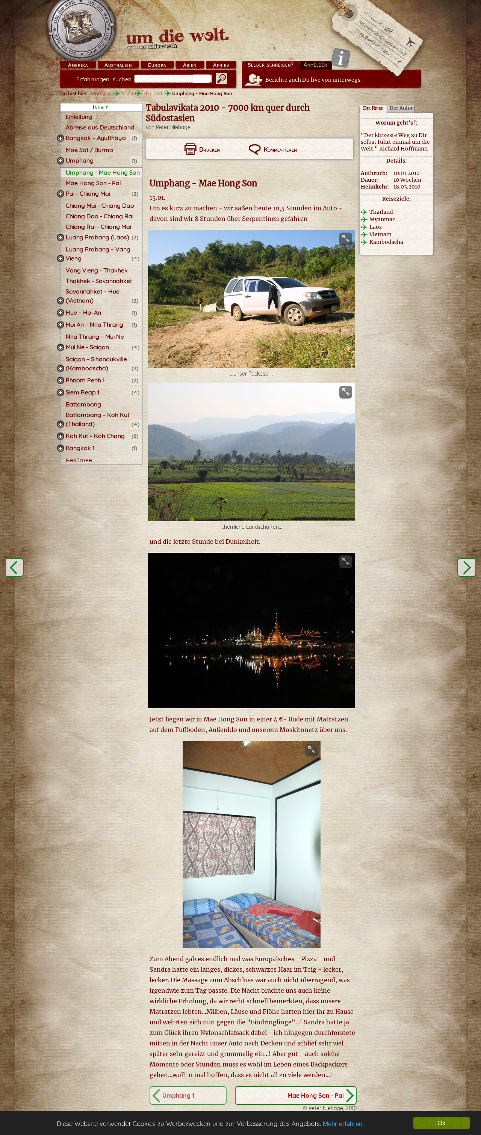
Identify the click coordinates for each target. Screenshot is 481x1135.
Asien (190, 65)
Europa (157, 65)
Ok (441, 1123)
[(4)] (60, 258)
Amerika (78, 65)
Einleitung (79, 116)
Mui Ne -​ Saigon (87, 347)
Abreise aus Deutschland (100, 127)
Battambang (83, 404)
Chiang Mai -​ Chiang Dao (100, 205)
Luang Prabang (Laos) (97, 237)
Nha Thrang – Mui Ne (95, 336)
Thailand (152, 93)
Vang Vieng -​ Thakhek (97, 270)
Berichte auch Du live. (313, 79)
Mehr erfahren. (343, 1123)
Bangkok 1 (80, 448)
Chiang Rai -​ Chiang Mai (98, 226)
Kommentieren (280, 149)
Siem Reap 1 (82, 392)
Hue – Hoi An (83, 312)
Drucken (209, 149)
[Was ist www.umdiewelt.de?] (340, 57)
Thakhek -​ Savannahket (99, 281)
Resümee (79, 460)
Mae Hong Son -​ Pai (93, 183)
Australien (118, 65)
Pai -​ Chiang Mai (88, 193)
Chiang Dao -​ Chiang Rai (99, 216)
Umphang (80, 160)
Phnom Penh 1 (85, 380)
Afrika (221, 65)
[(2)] (60, 194)
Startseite (101, 93)
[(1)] (60, 138)
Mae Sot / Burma (89, 150)
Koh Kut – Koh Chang (95, 436)
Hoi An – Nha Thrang (94, 324)
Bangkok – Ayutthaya (96, 137)
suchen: (104, 79)
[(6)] (60, 436)
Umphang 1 (178, 1095)
